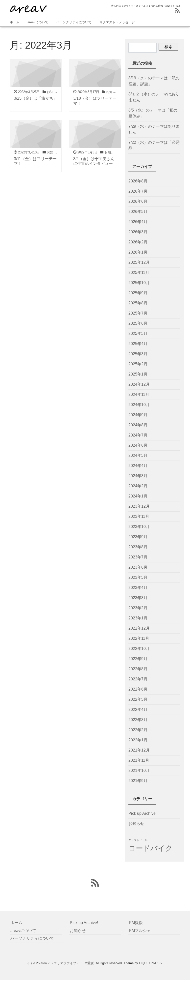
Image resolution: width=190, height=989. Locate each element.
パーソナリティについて (74, 22)
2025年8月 (137, 303)
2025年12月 (139, 262)
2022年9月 (137, 659)
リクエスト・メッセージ (117, 22)
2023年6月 (137, 567)
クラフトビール (137, 840)
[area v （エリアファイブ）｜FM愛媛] (28, 8)
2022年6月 (137, 689)
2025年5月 (137, 333)
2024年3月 (137, 476)
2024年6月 (137, 445)
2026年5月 (137, 211)
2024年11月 (138, 394)
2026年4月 (137, 222)
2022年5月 (137, 699)
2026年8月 (137, 181)
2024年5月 (137, 455)
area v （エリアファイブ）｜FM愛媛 (67, 963)
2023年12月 (139, 506)
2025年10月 (139, 283)
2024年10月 (139, 405)
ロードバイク (150, 848)
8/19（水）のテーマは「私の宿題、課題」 (154, 81)
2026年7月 (137, 191)
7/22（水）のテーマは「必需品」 (154, 145)
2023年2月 (137, 608)
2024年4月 (137, 466)
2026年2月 (137, 242)
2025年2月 (137, 364)
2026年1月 (137, 252)
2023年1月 (137, 618)
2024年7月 (137, 435)
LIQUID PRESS (150, 963)
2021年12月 (139, 750)
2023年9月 (137, 537)
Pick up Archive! (142, 813)
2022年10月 (139, 648)
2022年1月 (137, 740)
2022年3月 (137, 720)
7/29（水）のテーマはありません (154, 129)
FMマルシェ (140, 931)
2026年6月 (137, 201)
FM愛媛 (136, 923)
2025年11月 (138, 272)
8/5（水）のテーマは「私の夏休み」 (152, 113)
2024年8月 (137, 425)
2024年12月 (139, 384)
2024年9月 (137, 415)
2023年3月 (137, 598)
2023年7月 (137, 557)
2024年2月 (137, 486)
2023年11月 (138, 516)
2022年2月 (137, 730)
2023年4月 (137, 587)
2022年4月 (137, 709)
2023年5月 (137, 577)
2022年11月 (138, 638)
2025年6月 (137, 323)
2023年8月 (137, 547)
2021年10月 (139, 770)
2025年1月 (137, 374)
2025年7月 (137, 313)
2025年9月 (137, 293)
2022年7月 (137, 679)
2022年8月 (137, 669)
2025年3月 (137, 354)
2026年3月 (137, 232)
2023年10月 (139, 526)
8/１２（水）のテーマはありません (153, 97)
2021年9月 (137, 781)
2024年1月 (137, 496)
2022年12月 (139, 628)
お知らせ (136, 823)
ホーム (15, 22)
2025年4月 (137, 344)
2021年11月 (138, 760)
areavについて (37, 22)
